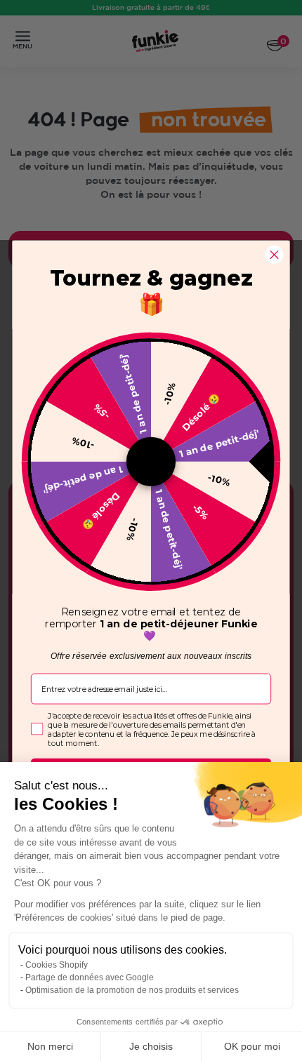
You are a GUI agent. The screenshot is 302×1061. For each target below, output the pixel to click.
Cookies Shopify (56, 965)
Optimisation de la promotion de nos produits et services (132, 990)
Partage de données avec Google (89, 977)
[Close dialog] (274, 254)
